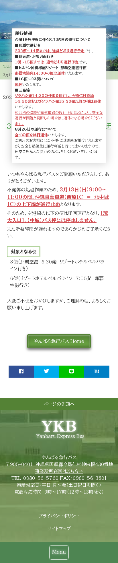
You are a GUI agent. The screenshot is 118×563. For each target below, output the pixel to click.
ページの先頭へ (59, 404)
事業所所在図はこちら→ (59, 471)
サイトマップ (59, 528)
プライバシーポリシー (59, 516)
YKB (59, 426)
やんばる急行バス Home (59, 341)
